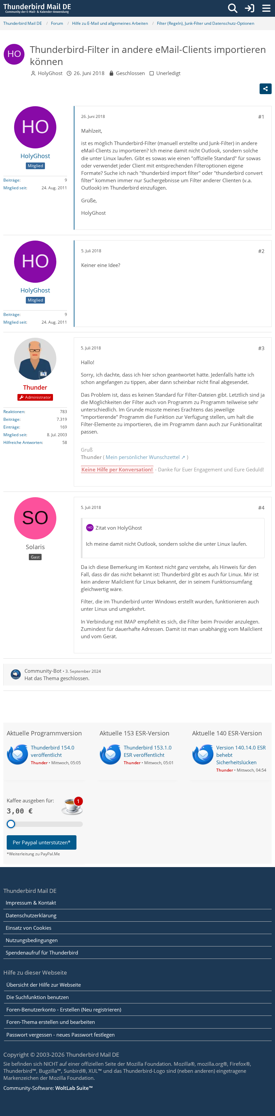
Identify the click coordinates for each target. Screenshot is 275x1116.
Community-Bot (42, 670)
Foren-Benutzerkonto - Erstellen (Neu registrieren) (63, 1009)
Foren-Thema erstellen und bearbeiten (50, 1022)
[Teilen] (266, 88)
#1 (261, 116)
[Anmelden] (249, 8)
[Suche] (232, 8)
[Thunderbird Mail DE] (37, 8)
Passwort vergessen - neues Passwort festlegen (60, 1034)
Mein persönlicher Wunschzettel (143, 457)
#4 (261, 507)
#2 (261, 251)
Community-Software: (48, 1088)
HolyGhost (50, 73)
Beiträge (11, 180)
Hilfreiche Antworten (22, 442)
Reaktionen (13, 411)
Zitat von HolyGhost (119, 527)
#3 (261, 348)
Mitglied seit (14, 188)
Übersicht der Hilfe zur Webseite (43, 984)
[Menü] (266, 8)
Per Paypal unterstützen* (41, 842)
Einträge (11, 427)
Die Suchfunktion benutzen (37, 997)
